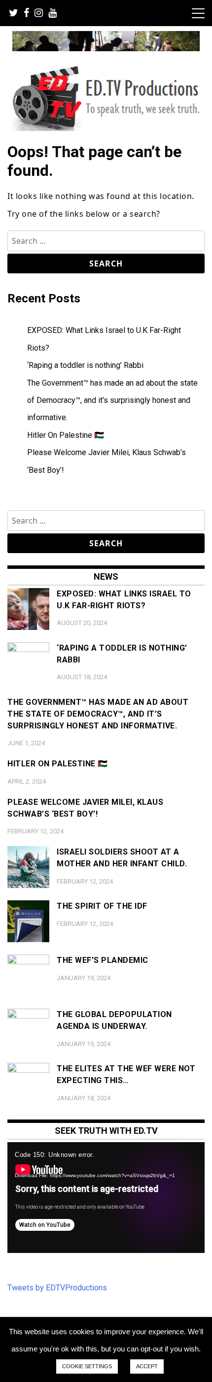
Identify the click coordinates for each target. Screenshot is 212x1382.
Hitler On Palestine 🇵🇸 (65, 435)
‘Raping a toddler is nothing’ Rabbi (85, 365)
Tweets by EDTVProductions (57, 1287)
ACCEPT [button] (147, 1366)
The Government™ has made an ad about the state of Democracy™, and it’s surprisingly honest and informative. (112, 400)
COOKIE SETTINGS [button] (87, 1366)
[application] (106, 1197)
